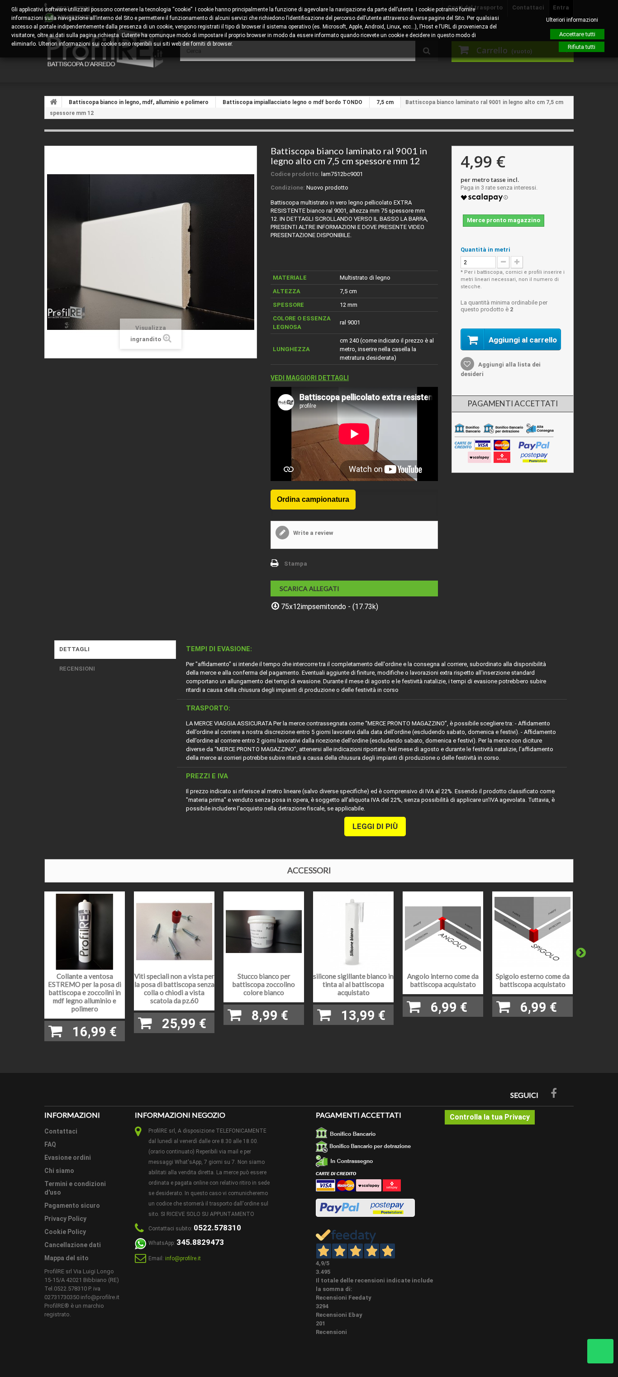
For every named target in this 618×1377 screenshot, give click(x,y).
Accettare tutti (577, 34)
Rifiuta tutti (581, 46)
